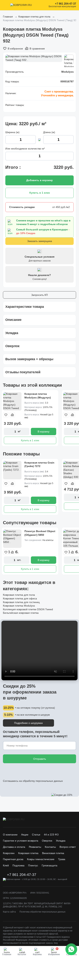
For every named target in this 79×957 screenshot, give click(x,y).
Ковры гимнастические (40, 859)
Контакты (50, 846)
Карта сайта (9, 911)
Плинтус (33, 865)
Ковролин (9, 853)
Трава (61, 859)
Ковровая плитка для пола (34, 16)
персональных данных (49, 780)
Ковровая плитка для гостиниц (21, 602)
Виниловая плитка (53, 853)
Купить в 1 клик (30, 440)
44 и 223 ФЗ (51, 834)
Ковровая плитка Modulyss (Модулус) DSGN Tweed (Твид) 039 (39, 397)
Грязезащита (49, 865)
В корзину (43, 431)
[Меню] (5, 5)
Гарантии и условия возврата (20, 840)
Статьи (36, 834)
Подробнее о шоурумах (28, 722)
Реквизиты (35, 846)
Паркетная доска (13, 859)
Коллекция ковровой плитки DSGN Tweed (28, 609)
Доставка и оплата (14, 846)
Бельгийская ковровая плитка (21, 612)
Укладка (60, 840)
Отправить (39, 758)
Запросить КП (39, 294)
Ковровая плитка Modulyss (19, 605)
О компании (10, 834)
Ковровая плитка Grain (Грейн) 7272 (39, 464)
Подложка (18, 865)
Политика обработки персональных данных (42, 911)
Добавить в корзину (39, 180)
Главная (8, 16)
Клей (6, 865)
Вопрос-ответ (68, 846)
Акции (24, 834)
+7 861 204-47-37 (65, 3)
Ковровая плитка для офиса (20, 598)
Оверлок (47, 840)
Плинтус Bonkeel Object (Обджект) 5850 (39, 533)
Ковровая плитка (28, 853)
